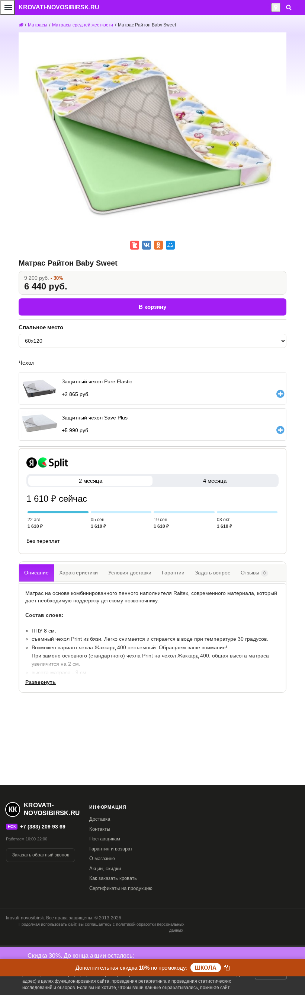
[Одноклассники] (158, 245)
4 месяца (215, 481)
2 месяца (90, 481)
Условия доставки (129, 573)
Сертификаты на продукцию (120, 888)
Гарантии (173, 573)
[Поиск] (289, 7)
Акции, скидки (105, 868)
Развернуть (40, 682)
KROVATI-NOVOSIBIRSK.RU (59, 7)
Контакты (99, 829)
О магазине (102, 858)
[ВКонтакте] (146, 245)
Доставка (99, 819)
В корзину (152, 307)
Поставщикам (104, 839)
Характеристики (78, 573)
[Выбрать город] (275, 7)
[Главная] (21, 25)
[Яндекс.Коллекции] (134, 245)
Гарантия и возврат (110, 849)
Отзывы (253, 573)
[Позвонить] (269, 7)
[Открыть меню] (7, 7)
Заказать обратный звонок (40, 855)
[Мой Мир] (170, 245)
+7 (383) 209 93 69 (42, 827)
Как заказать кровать (113, 878)
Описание (36, 573)
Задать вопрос (212, 573)
